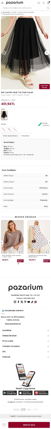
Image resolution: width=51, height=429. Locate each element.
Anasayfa (6, 12)
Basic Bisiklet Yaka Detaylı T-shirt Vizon (11, 256)
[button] (4, 53)
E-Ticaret (18, 416)
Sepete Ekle (29, 424)
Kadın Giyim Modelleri (26, 12)
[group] (25, 52)
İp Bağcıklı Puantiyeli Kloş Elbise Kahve (38, 256)
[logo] (14, 3)
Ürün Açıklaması (10, 136)
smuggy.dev (11, 402)
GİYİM (14, 12)
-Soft (12, 416)
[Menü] (3, 3)
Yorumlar (25, 136)
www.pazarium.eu (13, 324)
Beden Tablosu (46, 124)
